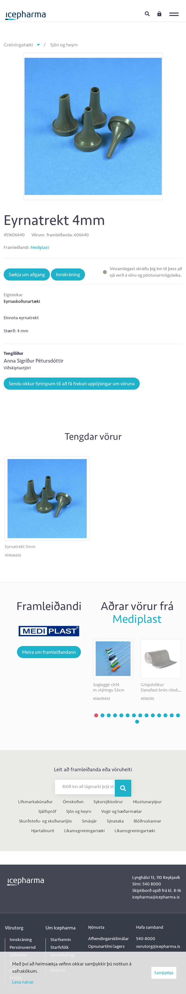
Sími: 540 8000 (146, 884)
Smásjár (89, 821)
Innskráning (159, 13)
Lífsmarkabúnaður (35, 801)
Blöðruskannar (147, 821)
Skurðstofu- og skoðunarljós (45, 821)
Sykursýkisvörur (108, 801)
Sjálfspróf (47, 811)
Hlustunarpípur (147, 801)
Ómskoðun (73, 801)
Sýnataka (115, 821)
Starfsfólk (59, 947)
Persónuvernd (23, 947)
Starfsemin (60, 939)
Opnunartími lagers (106, 946)
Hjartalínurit (42, 830)
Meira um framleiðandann (49, 652)
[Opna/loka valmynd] (175, 11)
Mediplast (40, 247)
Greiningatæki (18, 45)
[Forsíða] (25, 13)
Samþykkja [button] (163, 972)
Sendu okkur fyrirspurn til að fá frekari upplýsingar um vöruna (72, 383)
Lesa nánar (23, 982)
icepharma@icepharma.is (156, 897)
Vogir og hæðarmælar (121, 811)
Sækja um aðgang (27, 274)
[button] (96, 715)
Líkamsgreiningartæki (84, 830)
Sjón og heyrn (64, 45)
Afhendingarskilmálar (108, 938)
